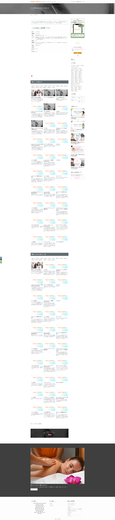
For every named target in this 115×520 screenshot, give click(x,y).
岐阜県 (76, 75)
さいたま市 (73, 65)
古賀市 (37, 87)
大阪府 (72, 75)
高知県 (42, 511)
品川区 (72, 74)
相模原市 (76, 81)
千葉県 (42, 506)
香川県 (37, 511)
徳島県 (38, 511)
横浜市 (76, 78)
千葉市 (80, 71)
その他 (78, 65)
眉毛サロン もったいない (75, 84)
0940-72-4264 (38, 33)
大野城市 (57, 258)
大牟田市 (49, 87)
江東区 (72, 80)
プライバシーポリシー (71, 505)
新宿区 (76, 77)
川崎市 (80, 75)
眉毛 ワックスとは (74, 86)
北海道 (34, 503)
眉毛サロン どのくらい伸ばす (75, 83)
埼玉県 (76, 74)
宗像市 (46, 258)
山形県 (43, 503)
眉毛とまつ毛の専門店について (72, 503)
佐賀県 (42, 512)
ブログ (79, 68)
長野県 (76, 90)
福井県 (76, 87)
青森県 (36, 503)
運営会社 (69, 514)
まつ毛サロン (51, 505)
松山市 (72, 78)
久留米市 (65, 258)
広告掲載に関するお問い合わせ (72, 510)
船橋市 (76, 89)
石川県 (40, 504)
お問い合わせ (69, 512)
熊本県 (37, 512)
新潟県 (37, 504)
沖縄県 (40, 513)
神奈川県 (79, 86)
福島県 (72, 89)
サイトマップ (69, 515)
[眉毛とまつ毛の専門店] (36, 2)
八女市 (53, 258)
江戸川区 (80, 78)
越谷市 (80, 89)
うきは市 (53, 87)
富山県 (38, 504)
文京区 (72, 77)
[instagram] (78, 55)
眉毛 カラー (81, 81)
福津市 (42, 258)
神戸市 (72, 87)
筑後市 (50, 258)
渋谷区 (76, 80)
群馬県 (39, 505)
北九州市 (37, 258)
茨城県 (36, 505)
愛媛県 (40, 511)
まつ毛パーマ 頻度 (74, 68)
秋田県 (37, 503)
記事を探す (69, 507)
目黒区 (72, 81)
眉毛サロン (51, 503)
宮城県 (41, 503)
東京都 (80, 77)
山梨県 (41, 505)
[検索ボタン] (83, 1)
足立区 (72, 90)
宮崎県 (38, 512)
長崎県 (40, 512)
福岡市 (33, 258)
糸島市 (61, 258)
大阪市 (80, 74)
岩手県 (39, 503)
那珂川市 (33, 87)
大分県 (44, 512)
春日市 (41, 87)
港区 (80, 80)
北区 (72, 71)
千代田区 (76, 71)
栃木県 (37, 505)
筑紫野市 (44, 87)
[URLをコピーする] (1, 262)
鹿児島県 (39, 513)
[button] (1, 257)
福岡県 (35, 512)
